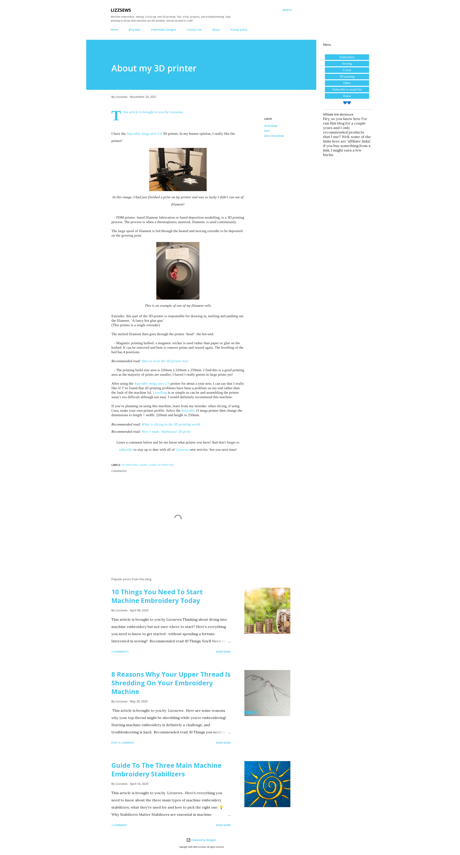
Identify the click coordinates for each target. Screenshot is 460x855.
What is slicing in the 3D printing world (171, 424)
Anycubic (188, 410)
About (216, 29)
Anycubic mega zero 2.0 (144, 133)
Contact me (194, 29)
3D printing (270, 125)
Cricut (347, 70)
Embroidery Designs (163, 29)
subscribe (126, 449)
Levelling (160, 392)
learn (267, 130)
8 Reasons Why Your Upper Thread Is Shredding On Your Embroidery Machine (171, 683)
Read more (223, 651)
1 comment (119, 825)
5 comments (119, 651)
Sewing (347, 63)
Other (347, 83)
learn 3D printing (274, 135)
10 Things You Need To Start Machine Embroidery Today (157, 596)
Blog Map (135, 29)
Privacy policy (239, 29)
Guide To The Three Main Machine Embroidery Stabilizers (166, 769)
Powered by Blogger (203, 840)
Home (114, 29)
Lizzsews (121, 10)
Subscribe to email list (347, 89)
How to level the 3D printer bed (165, 361)
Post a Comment (123, 742)
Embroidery (347, 57)
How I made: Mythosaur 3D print (166, 431)
